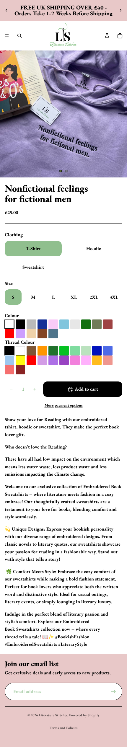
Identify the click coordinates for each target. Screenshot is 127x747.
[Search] (19, 35)
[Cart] (119, 35)
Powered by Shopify (84, 715)
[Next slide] (120, 10)
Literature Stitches (53, 715)
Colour (12, 315)
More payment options (64, 405)
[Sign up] (113, 691)
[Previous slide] (6, 10)
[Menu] (7, 36)
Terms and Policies (63, 727)
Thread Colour (20, 342)
